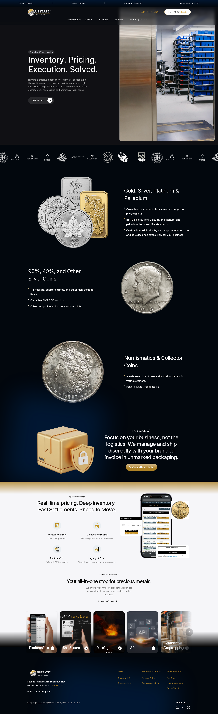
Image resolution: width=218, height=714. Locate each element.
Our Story (172, 678)
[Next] (189, 632)
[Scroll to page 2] (109, 652)
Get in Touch (173, 688)
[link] (177, 12)
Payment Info (124, 683)
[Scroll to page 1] (106, 652)
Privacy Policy (148, 678)
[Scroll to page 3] (111, 652)
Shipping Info (124, 678)
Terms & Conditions (151, 683)
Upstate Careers (175, 683)
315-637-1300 (150, 11)
